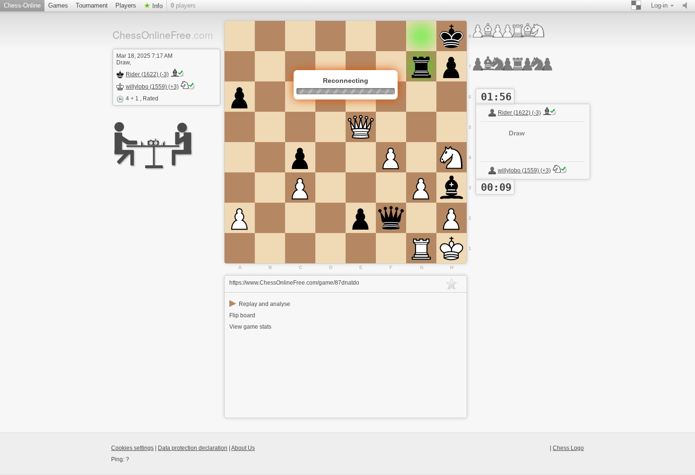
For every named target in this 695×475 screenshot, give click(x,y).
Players (125, 5)
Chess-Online (22, 5)
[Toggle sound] (687, 5)
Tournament (92, 5)
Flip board (242, 315)
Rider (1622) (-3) (147, 74)
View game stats (250, 326)
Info (156, 5)
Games (58, 5)
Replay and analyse (259, 304)
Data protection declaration (192, 448)
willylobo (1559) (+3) (152, 86)
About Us (243, 448)
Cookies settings (132, 448)
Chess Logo (568, 448)
